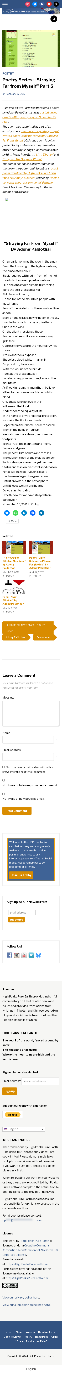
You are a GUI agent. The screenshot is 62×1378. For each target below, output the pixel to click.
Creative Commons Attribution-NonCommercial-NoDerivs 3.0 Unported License (30, 1250)
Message (8, 697)
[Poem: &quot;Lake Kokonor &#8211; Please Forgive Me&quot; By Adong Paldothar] (41, 547)
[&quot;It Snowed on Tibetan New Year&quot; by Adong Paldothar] (14, 547)
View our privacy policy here (20, 1297)
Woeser (30, 1332)
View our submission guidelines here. (26, 1305)
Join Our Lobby (21, 875)
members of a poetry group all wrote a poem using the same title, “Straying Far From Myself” (30, 136)
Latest (8, 1332)
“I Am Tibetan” (44, 154)
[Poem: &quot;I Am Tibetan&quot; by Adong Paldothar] (14, 586)
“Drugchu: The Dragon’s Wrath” (22, 159)
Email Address (11, 750)
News (19, 1332)
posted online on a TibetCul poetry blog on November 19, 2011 (29, 117)
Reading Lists (46, 1332)
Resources (41, 1336)
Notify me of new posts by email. (23, 798)
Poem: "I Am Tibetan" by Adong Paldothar (13, 600)
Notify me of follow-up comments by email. (30, 785)
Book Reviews (12, 1336)
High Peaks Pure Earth (34, 1241)
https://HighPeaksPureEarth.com (27, 1264)
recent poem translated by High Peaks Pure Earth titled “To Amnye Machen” (30, 173)
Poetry (8, 73)
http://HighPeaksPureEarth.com (27, 1278)
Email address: (11, 1081)
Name (6, 733)
